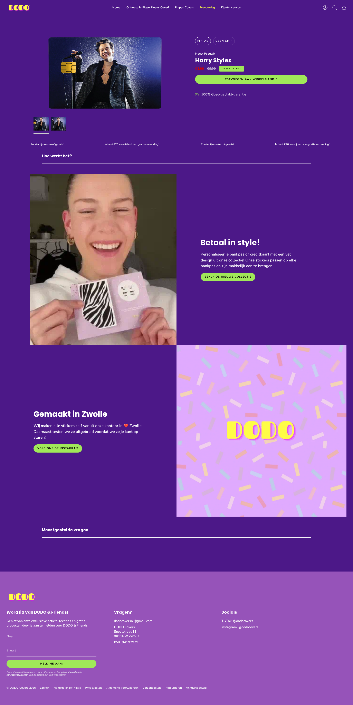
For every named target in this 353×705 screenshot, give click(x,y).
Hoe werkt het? (57, 156)
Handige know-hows (67, 688)
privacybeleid (68, 672)
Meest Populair (205, 54)
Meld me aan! (51, 664)
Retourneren (173, 688)
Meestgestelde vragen (65, 530)
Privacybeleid (93, 688)
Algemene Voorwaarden (122, 688)
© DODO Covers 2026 (21, 688)
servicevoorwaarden (17, 674)
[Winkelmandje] (344, 7)
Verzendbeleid (152, 688)
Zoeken (44, 688)
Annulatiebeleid (196, 688)
